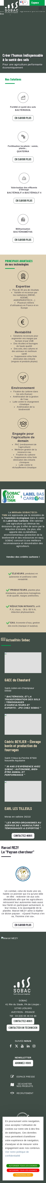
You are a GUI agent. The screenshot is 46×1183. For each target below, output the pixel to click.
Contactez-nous (23, 835)
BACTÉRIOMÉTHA (23, 232)
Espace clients (35, 3)
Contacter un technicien (23, 1027)
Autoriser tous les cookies (23, 1166)
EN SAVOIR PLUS (23, 925)
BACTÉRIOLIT (14, 193)
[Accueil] (11, 7)
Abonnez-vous (23, 1063)
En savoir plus (23, 118)
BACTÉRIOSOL (23, 110)
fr (25, 2)
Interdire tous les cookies (23, 1170)
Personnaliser (23, 1175)
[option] (23, 42)
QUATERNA (23, 151)
